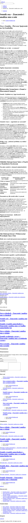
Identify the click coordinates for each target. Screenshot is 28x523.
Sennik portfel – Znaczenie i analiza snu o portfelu (14, 501)
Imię (1, 358)
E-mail (1, 360)
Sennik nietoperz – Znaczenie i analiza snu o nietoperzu (12, 297)
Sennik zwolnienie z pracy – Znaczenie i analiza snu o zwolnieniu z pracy (13, 338)
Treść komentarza (4, 370)
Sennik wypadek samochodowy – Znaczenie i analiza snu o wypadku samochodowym (13, 326)
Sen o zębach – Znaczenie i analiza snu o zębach (14, 506)
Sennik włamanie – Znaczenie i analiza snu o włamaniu (11, 478)
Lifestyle (5, 10)
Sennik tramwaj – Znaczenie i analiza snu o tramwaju (15, 509)
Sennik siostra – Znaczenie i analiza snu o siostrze (14, 513)
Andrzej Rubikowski (10, 20)
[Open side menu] (0, 2)
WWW (1, 361)
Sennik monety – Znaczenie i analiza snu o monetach (15, 492)
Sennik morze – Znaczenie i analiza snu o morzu (14, 508)
